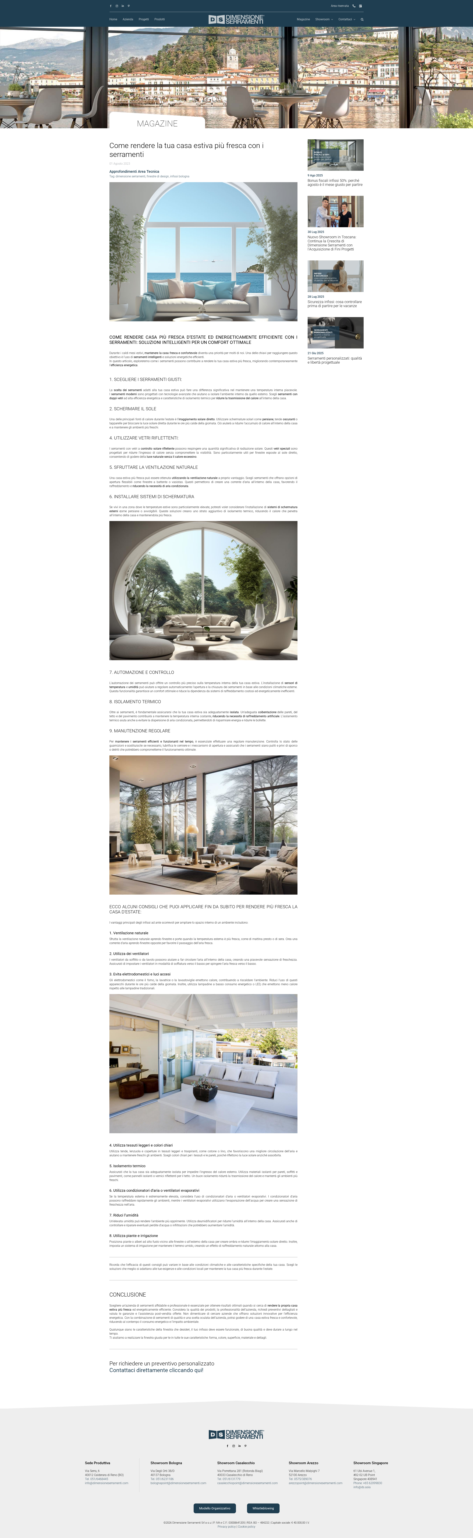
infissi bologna (179, 176)
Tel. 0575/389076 (300, 1479)
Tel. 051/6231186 (162, 1479)
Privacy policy (227, 1526)
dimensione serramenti (130, 176)
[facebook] (111, 6)
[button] (362, 19)
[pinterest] (128, 6)
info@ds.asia (362, 1487)
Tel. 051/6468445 (96, 1479)
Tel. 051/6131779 (228, 1479)
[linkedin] (123, 6)
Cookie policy (246, 1526)
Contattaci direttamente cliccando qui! (156, 1370)
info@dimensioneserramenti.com (106, 1483)
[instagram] (117, 6)
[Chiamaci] (354, 6)
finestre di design (158, 176)
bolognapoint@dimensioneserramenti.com (178, 1483)
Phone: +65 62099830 (367, 1483)
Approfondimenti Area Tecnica (134, 171)
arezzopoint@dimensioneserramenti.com (315, 1483)
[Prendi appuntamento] (360, 6)
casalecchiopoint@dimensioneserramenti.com (247, 1483)
